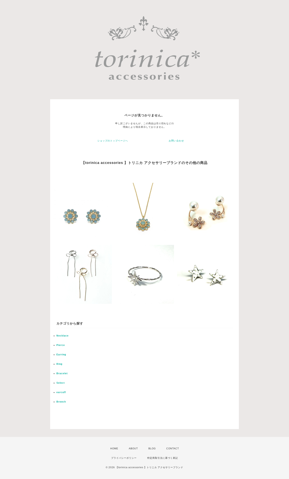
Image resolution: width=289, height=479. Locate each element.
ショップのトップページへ (112, 140)
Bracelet (62, 373)
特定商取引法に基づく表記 (162, 458)
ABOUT (133, 448)
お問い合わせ (176, 140)
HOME (114, 448)
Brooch (61, 401)
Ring (59, 364)
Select (60, 383)
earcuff (61, 392)
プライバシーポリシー (124, 458)
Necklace (62, 335)
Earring (61, 354)
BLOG (152, 448)
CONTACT (172, 448)
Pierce (60, 345)
